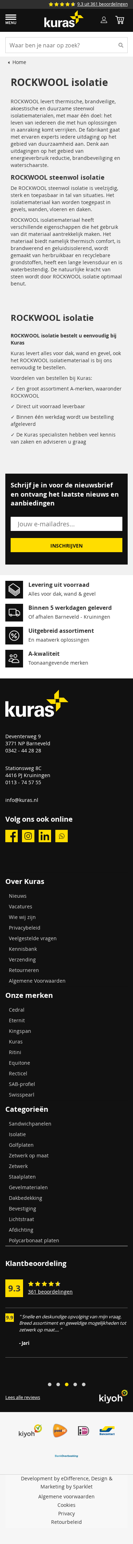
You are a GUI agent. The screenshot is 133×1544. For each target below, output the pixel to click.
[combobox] (66, 45)
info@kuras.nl (21, 800)
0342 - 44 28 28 (23, 750)
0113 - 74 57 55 (23, 782)
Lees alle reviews (22, 1397)
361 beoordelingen (50, 1291)
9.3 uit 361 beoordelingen (102, 4)
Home (19, 62)
